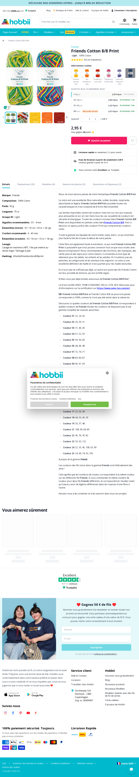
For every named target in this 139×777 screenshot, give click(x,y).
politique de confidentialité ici (105, 654)
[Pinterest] (20, 713)
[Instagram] (5, 713)
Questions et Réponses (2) (107, 184)
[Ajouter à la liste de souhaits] (132, 140)
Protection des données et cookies (28, 763)
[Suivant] (64, 78)
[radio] (104, 94)
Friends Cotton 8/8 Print (18, 40)
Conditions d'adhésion (60, 763)
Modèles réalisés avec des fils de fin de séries (120, 694)
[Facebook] (13, 713)
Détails (6, 184)
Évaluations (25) (26, 184)
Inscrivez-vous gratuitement (119, 675)
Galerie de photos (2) (74, 184)
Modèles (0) (48, 184)
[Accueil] (3, 41)
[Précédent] (6, 78)
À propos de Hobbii (99, 10)
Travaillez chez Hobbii (82, 684)
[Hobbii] (16, 22)
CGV (4, 763)
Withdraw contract (85, 763)
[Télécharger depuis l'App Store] (13, 694)
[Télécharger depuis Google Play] (36, 694)
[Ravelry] (36, 713)
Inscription (131, 10)
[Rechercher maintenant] (113, 22)
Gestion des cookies (11, 767)
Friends (75, 46)
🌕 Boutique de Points (63, 10)
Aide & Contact (82, 10)
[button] (134, 21)
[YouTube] (28, 713)
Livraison (75, 680)
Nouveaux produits (115, 684)
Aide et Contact (78, 675)
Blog (48, 10)
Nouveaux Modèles (115, 688)
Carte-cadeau (112, 700)
